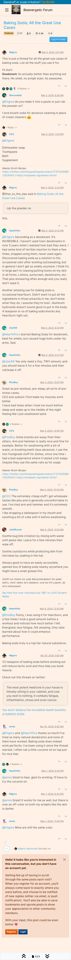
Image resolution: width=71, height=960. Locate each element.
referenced (32, 848)
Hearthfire (14, 230)
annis (12, 726)
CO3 (11, 134)
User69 (13, 327)
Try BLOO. (48, 2)
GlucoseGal (15, 95)
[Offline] (5, 52)
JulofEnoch (15, 529)
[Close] (64, 859)
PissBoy (13, 382)
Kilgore (13, 52)
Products (9, 33)
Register (11, 931)
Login (23, 931)
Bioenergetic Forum (37, 10)
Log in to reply (58, 39)
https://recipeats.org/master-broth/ (36, 175)
